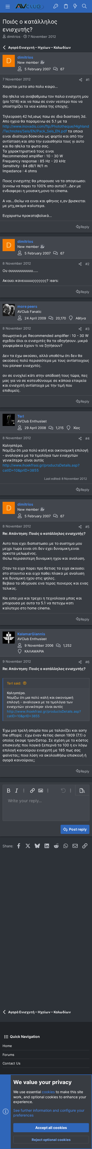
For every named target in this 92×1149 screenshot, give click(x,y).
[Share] (80, 79)
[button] (8, 6)
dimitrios (13, 37)
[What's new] (75, 6)
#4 (87, 438)
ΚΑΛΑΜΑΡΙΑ (34, 651)
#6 (87, 662)
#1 (87, 80)
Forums (8, 1055)
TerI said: (14, 683)
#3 (87, 329)
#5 (87, 527)
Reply (84, 227)
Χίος (76, 428)
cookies (48, 1092)
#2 (87, 264)
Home (7, 1046)
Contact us (11, 1063)
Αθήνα (81, 318)
